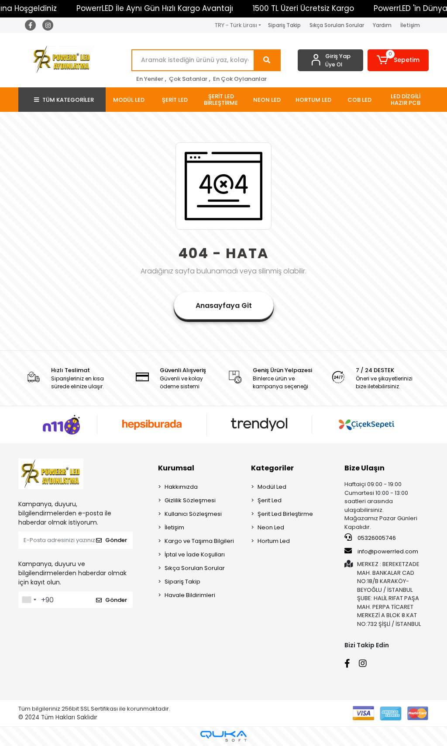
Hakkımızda (181, 487)
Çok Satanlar (188, 79)
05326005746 (376, 538)
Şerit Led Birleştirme (285, 514)
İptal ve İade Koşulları (195, 554)
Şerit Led (270, 500)
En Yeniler (149, 79)
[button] (398, 60)
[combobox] (29, 600)
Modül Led (272, 487)
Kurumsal (176, 468)
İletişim (410, 25)
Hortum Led (274, 541)
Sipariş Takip (284, 25)
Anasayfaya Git (224, 305)
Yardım (382, 25)
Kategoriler (272, 468)
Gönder (116, 540)
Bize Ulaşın (364, 468)
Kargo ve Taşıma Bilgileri (199, 541)
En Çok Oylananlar (240, 79)
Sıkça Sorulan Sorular (336, 25)
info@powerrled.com (388, 551)
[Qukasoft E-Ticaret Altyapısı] (223, 736)
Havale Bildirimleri (190, 595)
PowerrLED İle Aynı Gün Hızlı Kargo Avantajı (154, 8)
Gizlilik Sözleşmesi (190, 500)
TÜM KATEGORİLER (68, 100)
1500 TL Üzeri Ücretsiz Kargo (303, 8)
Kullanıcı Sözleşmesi (193, 514)
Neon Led (271, 527)
